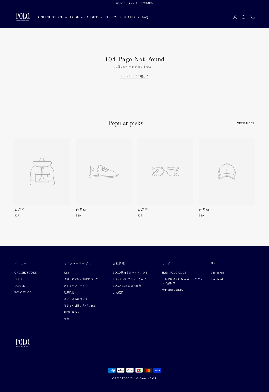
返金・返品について (76, 299)
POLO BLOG (129, 17)
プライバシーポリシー (77, 286)
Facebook (217, 279)
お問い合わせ (72, 312)
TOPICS (111, 17)
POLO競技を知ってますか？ (130, 272)
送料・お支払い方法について (81, 279)
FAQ (145, 17)
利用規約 (69, 292)
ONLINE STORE (51, 17)
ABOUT (92, 17)
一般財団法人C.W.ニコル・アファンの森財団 (182, 281)
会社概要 (118, 292)
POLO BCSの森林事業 (127, 286)
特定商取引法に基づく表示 (80, 305)
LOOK (75, 17)
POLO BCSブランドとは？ (130, 279)
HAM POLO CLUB (174, 272)
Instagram (217, 272)
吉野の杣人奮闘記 (173, 290)
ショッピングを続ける (134, 76)
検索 (66, 319)
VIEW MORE (246, 123)
